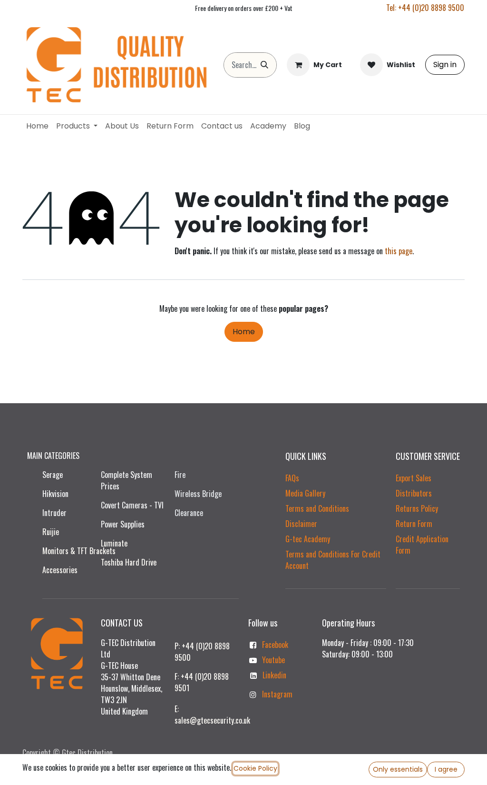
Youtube (273, 660)
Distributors (414, 493)
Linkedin (274, 675)
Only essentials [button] (398, 769)
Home (244, 331)
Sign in (445, 64)
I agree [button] (446, 769)
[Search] (264, 65)
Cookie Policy (255, 768)
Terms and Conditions (317, 508)
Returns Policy (417, 508)
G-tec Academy (307, 539)
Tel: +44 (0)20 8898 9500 (425, 7)
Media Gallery (305, 493)
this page (398, 251)
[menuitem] (37, 126)
